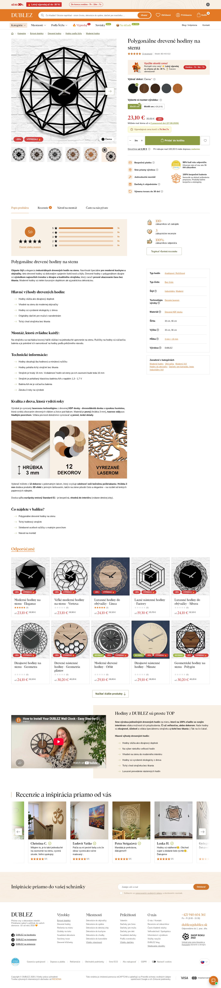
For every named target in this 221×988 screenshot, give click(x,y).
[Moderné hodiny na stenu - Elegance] (30, 576)
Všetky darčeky (127, 942)
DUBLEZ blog (154, 942)
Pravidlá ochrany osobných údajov (156, 977)
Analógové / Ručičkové (175, 273)
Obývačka (169, 364)
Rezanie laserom (172, 300)
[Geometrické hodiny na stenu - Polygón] (191, 640)
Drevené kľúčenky (65, 942)
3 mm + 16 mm (171, 339)
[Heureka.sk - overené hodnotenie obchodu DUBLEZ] (15, 961)
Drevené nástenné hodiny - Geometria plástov (67, 666)
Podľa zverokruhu (127, 939)
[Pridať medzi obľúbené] (205, 140)
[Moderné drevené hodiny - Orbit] (110, 640)
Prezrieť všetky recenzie (30, 247)
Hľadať (144, 15)
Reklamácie (75, 962)
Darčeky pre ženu (127, 924)
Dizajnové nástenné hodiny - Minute (147, 665)
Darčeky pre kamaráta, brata (181, 367)
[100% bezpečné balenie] (176, 178)
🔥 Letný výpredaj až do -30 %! (44, 4)
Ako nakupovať (129, 962)
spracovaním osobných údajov (148, 893)
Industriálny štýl (157, 370)
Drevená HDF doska (173, 312)
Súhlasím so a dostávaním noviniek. (153, 893)
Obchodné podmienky (94, 962)
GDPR (144, 962)
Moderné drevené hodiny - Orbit (105, 665)
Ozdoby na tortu (64, 931)
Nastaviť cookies (164, 962)
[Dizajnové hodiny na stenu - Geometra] (30, 640)
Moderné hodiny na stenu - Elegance (27, 601)
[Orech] (72, 154)
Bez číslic (169, 282)
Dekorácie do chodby (95, 935)
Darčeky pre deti (127, 931)
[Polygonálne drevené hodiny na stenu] (109, 154)
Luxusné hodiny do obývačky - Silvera (187, 601)
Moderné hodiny (157, 364)
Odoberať (201, 887)
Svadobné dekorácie (66, 935)
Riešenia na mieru (65, 928)
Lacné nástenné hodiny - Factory (150, 601)
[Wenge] (36, 154)
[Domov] (12, 33)
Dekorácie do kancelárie (96, 939)
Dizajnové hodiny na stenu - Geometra (27, 665)
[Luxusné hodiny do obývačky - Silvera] (191, 576)
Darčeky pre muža (128, 928)
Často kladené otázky (157, 928)
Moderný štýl (181, 364)
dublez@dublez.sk (194, 925)
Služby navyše (154, 939)
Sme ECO (113, 962)
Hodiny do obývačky (158, 367)
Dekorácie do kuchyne (96, 931)
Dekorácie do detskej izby (97, 928)
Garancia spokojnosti (36, 962)
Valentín (123, 920)
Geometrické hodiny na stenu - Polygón (190, 665)
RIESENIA (56, 979)
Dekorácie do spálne (95, 924)
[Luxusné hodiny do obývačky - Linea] (110, 576)
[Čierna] (18, 154)
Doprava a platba (57, 962)
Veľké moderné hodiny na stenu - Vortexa (69, 601)
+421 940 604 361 (194, 915)
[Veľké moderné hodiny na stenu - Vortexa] (70, 576)
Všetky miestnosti (94, 942)
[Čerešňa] (90, 154)
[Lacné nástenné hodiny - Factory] (151, 576)
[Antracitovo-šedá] (54, 154)
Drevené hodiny (64, 924)
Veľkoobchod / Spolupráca (159, 931)
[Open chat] (213, 980)
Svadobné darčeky (128, 935)
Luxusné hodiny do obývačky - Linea (107, 601)
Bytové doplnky (64, 920)
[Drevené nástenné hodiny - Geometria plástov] (70, 640)
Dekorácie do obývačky (96, 920)
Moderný (179, 291)
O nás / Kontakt (154, 920)
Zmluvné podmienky (161, 979)
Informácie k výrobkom (158, 935)
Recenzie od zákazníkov (158, 924)
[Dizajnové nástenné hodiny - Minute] (151, 640)
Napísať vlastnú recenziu (164, 251)
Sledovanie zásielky (156, 946)
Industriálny (170, 291)
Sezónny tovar (63, 939)
